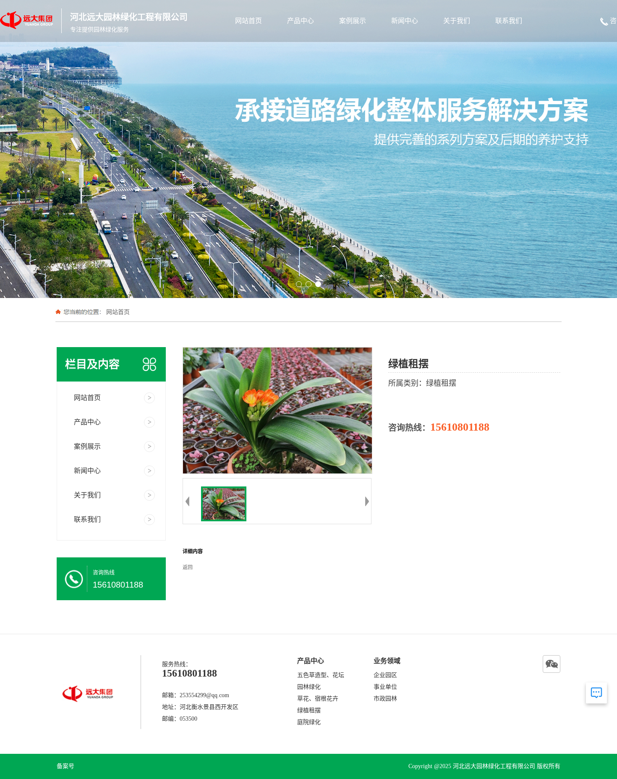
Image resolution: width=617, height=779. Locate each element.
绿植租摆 (309, 710)
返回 (188, 567)
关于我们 (456, 20)
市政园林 (385, 698)
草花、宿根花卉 (317, 698)
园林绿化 (309, 687)
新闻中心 (404, 20)
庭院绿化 (309, 722)
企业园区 (385, 675)
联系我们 (508, 20)
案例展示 (352, 20)
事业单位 (385, 687)
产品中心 (300, 20)
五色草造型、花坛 (320, 675)
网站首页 (248, 20)
